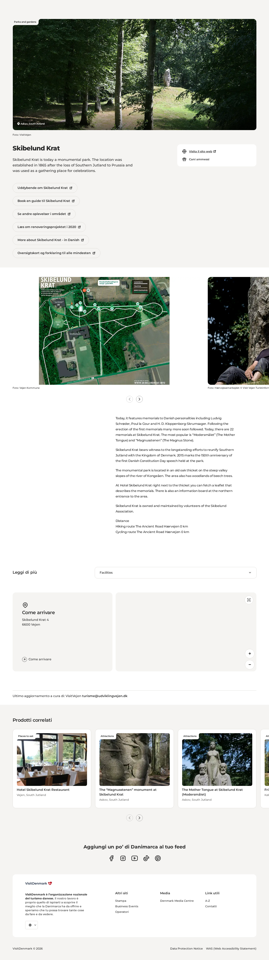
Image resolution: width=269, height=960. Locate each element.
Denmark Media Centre (177, 901)
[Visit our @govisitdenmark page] (146, 858)
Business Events (126, 906)
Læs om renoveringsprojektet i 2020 (47, 227)
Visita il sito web (200, 151)
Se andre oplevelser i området (42, 214)
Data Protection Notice (186, 948)
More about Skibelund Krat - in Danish (48, 240)
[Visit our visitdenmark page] (134, 858)
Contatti (211, 906)
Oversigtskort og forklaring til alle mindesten (54, 253)
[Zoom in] (249, 653)
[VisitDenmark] (38, 883)
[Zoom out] (249, 664)
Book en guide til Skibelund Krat (44, 201)
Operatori (122, 912)
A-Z (207, 901)
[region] (186, 631)
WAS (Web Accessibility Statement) (231, 948)
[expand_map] (249, 600)
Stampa (120, 901)
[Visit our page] (123, 858)
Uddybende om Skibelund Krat (43, 188)
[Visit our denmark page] (111, 858)
